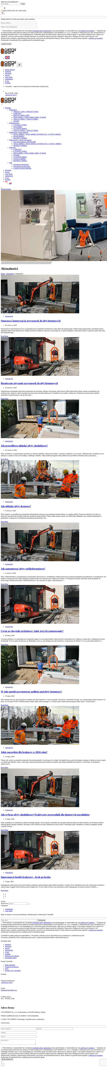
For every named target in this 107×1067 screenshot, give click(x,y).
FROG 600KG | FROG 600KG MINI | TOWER (29, 117)
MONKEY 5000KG (20, 138)
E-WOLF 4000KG (19, 159)
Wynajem (8, 73)
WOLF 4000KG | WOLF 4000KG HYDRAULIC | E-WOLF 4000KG (37, 134)
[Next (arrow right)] (4, 1065)
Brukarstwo (13, 110)
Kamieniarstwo (14, 123)
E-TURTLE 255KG (20, 125)
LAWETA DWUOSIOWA (22, 168)
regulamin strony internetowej (42, 31)
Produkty (8, 71)
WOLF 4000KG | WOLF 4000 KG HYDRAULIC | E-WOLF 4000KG (37, 144)
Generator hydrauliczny (21, 164)
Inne (10, 163)
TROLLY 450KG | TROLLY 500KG (25, 119)
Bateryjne (12, 147)
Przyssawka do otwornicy (21, 166)
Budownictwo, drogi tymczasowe (20, 140)
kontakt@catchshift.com (9, 990)
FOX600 (16, 155)
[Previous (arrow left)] (2, 1065)
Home (3, 274)
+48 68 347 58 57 (11, 95)
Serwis (7, 75)
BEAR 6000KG (18, 136)
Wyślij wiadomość (7, 1059)
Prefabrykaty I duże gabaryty (18, 132)
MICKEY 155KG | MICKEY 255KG (26, 112)
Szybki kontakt (6, 189)
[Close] (2, 187)
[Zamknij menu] (19, 65)
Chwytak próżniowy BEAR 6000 (24, 142)
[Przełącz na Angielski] (7, 58)
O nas (7, 81)
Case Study (9, 77)
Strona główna (10, 70)
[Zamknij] (2, 13)
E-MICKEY (17, 113)
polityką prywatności (87, 31)
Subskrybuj (41, 920)
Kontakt (7, 83)
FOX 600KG (17, 127)
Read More (4, 336)
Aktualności (9, 79)
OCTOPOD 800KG (20, 129)
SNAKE (16, 121)
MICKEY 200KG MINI (21, 115)
